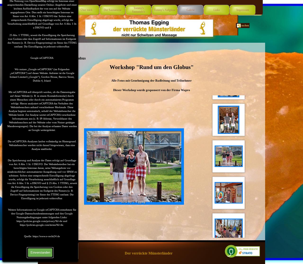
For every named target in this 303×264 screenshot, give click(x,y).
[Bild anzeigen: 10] (228, 193)
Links (217, 10)
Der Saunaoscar (112, 10)
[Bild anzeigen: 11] (228, 229)
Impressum (242, 10)
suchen (245, 25)
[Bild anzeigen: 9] (228, 156)
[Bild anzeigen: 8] (228, 120)
